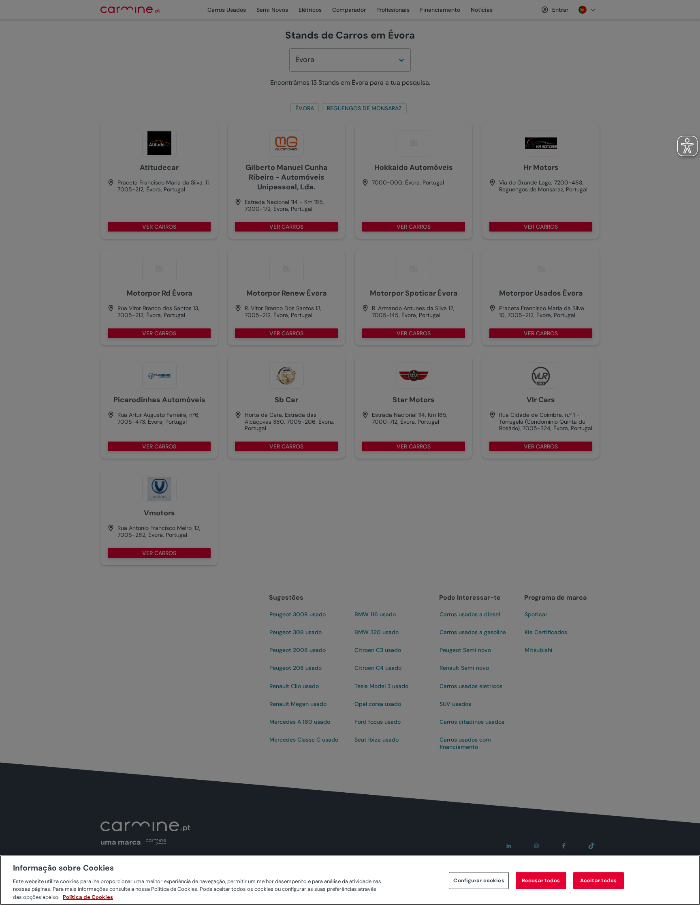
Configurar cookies (478, 880)
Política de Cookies (88, 896)
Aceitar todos (598, 880)
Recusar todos (541, 880)
